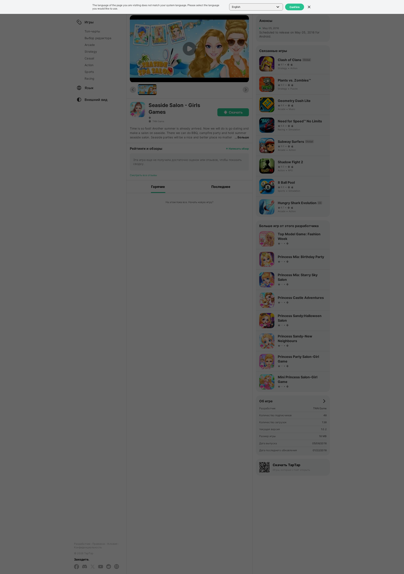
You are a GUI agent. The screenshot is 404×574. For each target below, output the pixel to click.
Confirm (295, 7)
